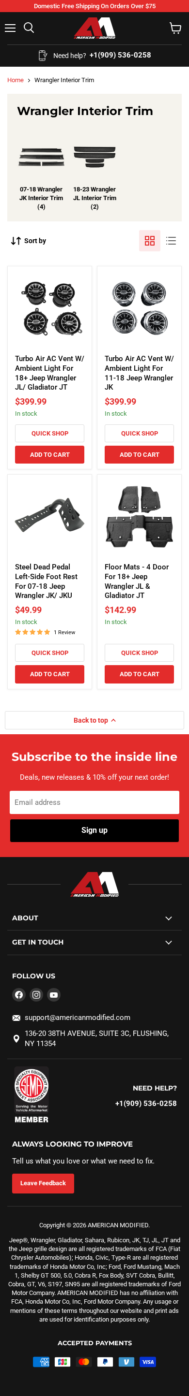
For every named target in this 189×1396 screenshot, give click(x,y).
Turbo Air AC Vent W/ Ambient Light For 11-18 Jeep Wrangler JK (139, 373)
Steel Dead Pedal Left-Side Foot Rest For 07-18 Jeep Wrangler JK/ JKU (46, 581)
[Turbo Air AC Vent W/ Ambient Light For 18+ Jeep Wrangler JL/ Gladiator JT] (49, 308)
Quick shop (50, 433)
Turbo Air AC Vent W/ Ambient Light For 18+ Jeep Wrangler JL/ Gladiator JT (49, 373)
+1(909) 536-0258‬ (146, 1103)
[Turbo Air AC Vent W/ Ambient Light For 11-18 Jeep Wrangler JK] (139, 308)
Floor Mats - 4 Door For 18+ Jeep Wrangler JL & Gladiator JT (137, 581)
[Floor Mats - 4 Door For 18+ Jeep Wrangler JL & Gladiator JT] (139, 516)
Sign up (94, 830)
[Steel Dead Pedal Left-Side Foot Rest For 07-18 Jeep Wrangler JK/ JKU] (49, 516)
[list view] (171, 240)
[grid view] (149, 240)
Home (15, 80)
